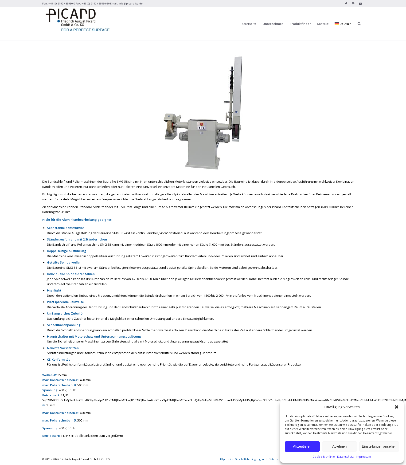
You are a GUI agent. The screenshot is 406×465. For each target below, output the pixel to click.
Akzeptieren (302, 446)
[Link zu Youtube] (360, 3)
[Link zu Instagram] (353, 3)
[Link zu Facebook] (346, 3)
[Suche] (359, 23)
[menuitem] (249, 23)
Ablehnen (339, 446)
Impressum (363, 457)
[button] (396, 407)
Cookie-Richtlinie (324, 457)
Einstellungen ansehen (379, 446)
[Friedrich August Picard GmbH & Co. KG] (77, 23)
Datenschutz (345, 457)
